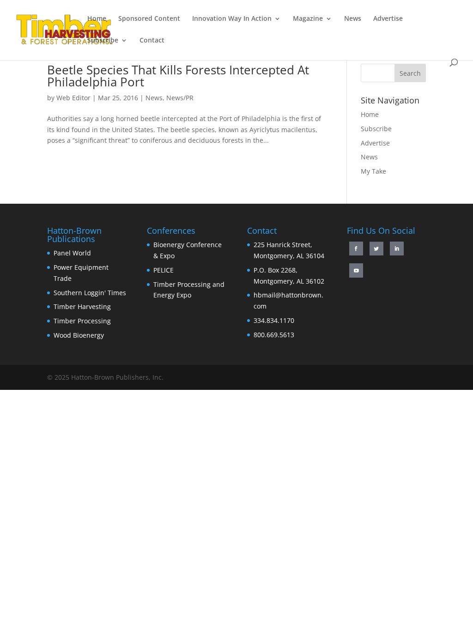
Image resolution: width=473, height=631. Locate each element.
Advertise (388, 19)
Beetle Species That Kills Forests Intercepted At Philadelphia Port (178, 75)
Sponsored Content (149, 19)
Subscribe (102, 40)
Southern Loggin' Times (90, 292)
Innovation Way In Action (232, 19)
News (352, 19)
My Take (373, 171)
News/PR (180, 97)
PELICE (163, 270)
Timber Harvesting (82, 306)
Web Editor (73, 97)
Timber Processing (82, 320)
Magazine (308, 19)
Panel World (72, 253)
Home (96, 19)
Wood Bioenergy (79, 335)
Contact (151, 40)
